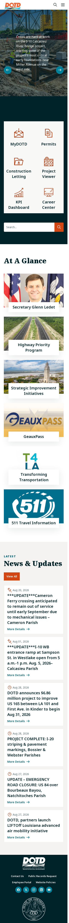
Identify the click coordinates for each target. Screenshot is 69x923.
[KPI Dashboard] (19, 197)
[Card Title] (34, 293)
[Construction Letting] (19, 166)
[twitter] (26, 890)
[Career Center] (49, 197)
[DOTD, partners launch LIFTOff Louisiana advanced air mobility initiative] (33, 826)
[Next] (60, 70)
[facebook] (18, 890)
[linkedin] (41, 890)
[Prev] (8, 70)
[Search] (55, 5)
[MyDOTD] (19, 136)
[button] (63, 5)
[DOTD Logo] (13, 6)
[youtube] (49, 890)
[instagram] (34, 890)
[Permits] (49, 136)
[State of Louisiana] (33, 909)
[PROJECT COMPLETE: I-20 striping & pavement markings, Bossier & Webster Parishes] (33, 747)
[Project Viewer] (49, 166)
